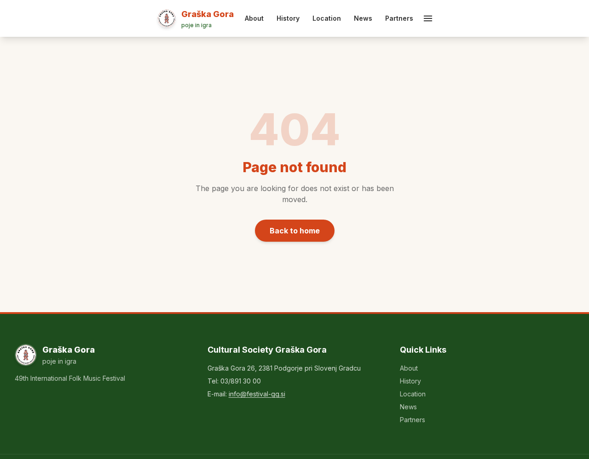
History (288, 18)
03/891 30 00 (240, 381)
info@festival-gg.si (257, 394)
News (363, 18)
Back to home (295, 230)
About (254, 18)
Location (326, 18)
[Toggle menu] (428, 18)
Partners (399, 18)
